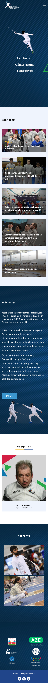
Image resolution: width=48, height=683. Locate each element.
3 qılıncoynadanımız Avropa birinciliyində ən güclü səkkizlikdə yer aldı (22, 176)
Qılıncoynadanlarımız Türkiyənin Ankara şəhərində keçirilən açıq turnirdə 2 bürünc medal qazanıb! (23, 237)
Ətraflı (9, 396)
